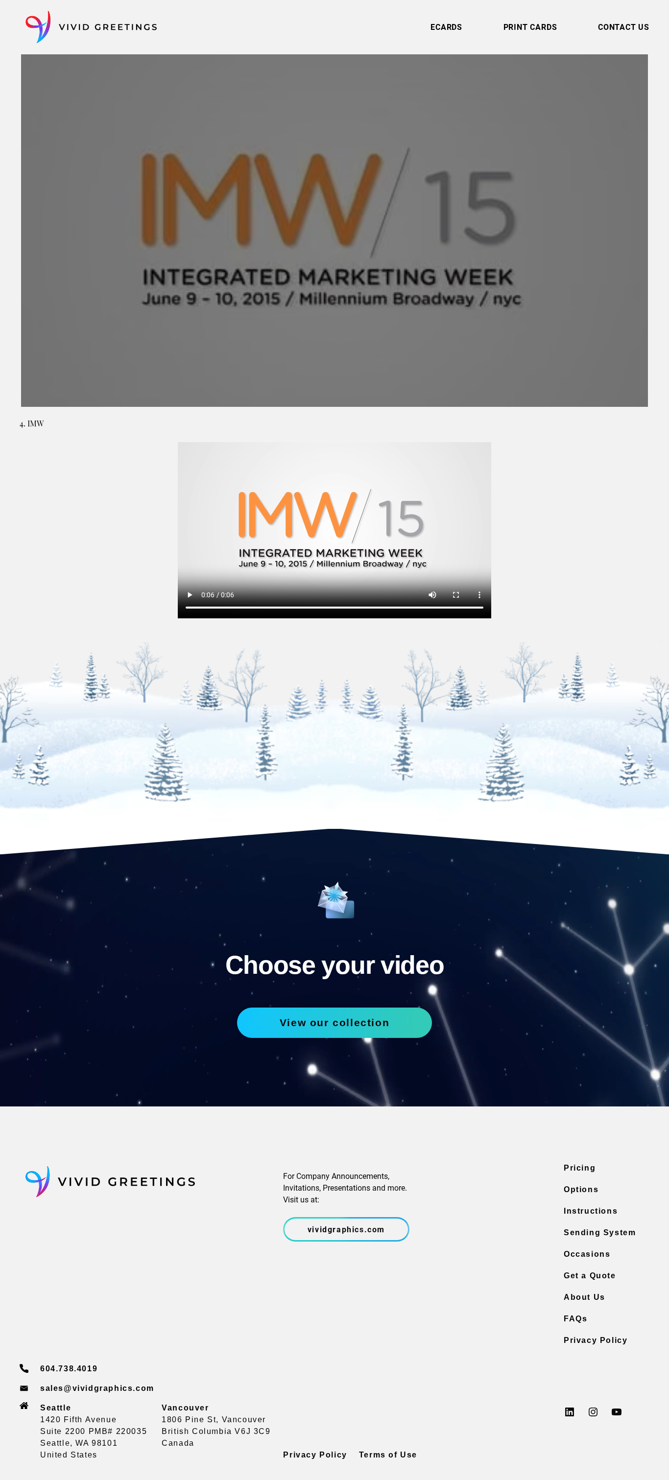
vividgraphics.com (346, 1229)
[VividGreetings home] (88, 27)
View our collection (334, 1022)
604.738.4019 (68, 1368)
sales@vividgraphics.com (97, 1388)
